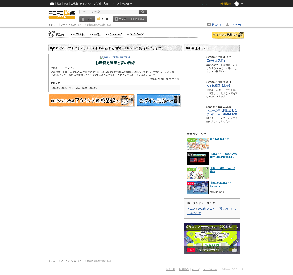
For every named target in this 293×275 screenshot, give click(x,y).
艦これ (56, 87)
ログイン (204, 3)
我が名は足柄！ (216, 60)
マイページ (236, 24)
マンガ (122, 19)
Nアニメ (114, 3)
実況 (105, 3)
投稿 (228, 35)
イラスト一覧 (96, 34)
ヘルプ (195, 269)
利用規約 (184, 269)
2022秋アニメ (206, 208)
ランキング (113, 34)
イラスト (106, 19)
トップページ (210, 269)
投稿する (217, 24)
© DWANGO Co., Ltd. (233, 269)
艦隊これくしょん (71, 87)
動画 (59, 3)
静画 (66, 3)
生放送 (74, 3)
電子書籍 (140, 19)
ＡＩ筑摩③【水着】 (219, 85)
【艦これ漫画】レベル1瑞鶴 (222, 170)
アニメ (191, 208)
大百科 (97, 3)
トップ (88, 19)
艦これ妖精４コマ (219, 139)
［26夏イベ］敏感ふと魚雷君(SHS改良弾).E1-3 (223, 155)
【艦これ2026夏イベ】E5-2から (222, 184)
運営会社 (170, 269)
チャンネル (86, 3)
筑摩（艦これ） (90, 87)
